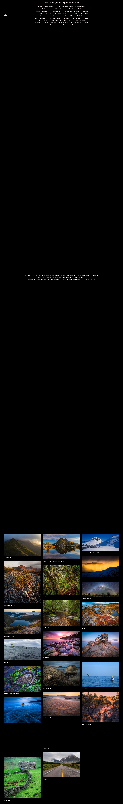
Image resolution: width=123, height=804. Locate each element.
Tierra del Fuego (80, 20)
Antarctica (67, 20)
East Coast (74, 14)
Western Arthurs (55, 11)
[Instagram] (5, 14)
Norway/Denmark (50, 23)
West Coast (39, 14)
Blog (86, 23)
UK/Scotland (56, 20)
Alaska (86, 18)
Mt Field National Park (74, 9)
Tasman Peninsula (41, 11)
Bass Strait (84, 14)
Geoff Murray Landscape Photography (61, 2)
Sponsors (53, 25)
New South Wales (54, 18)
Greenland (76, 18)
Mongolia (66, 18)
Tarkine (48, 14)
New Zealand (63, 23)
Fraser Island (57, 16)
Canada (46, 20)
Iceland (37, 23)
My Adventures (76, 23)
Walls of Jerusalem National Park (52, 9)
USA (38, 20)
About (62, 25)
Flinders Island (44, 16)
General (85, 11)
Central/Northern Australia (74, 16)
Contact (70, 25)
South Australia (40, 18)
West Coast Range (61, 14)
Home (40, 7)
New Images (49, 7)
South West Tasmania (72, 11)
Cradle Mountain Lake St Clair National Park (71, 7)
